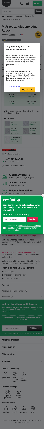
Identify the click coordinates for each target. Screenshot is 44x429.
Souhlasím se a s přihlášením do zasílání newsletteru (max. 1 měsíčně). (23, 228)
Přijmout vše (27, 89)
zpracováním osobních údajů (29, 226)
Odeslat (32, 219)
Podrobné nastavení (15, 86)
